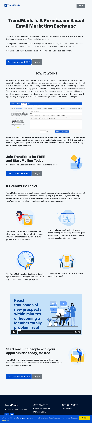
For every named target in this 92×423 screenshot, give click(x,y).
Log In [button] (80, 6)
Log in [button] (37, 62)
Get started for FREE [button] (19, 62)
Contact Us (67, 409)
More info (5, 420)
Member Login (39, 412)
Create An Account (41, 409)
